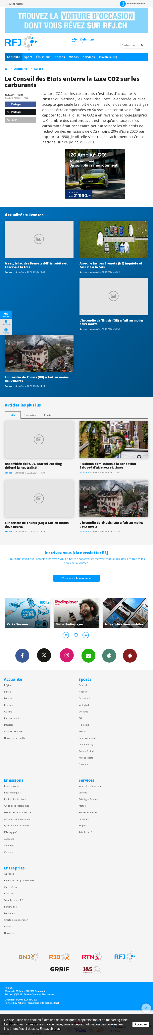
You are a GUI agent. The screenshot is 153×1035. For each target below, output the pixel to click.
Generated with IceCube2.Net (43, 1003)
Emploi (82, 825)
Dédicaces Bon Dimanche (17, 812)
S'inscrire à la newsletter (76, 578)
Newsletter (10, 933)
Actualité (13, 57)
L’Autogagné (10, 832)
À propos (9, 873)
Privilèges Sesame (88, 799)
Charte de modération (16, 920)
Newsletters (88, 656)
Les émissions (11, 786)
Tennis (82, 731)
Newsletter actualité (15, 738)
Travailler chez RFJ (13, 900)
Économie (9, 705)
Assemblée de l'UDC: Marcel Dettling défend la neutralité (33, 466)
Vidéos (74, 57)
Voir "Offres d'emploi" (125, 613)
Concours (9, 852)
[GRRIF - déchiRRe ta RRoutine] (60, 969)
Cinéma (83, 792)
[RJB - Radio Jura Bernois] (60, 957)
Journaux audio (12, 718)
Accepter (140, 1024)
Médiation (9, 913)
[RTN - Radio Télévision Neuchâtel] (92, 957)
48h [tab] (13, 414)
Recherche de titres (15, 799)
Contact (8, 926)
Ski (80, 718)
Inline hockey (86, 744)
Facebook (22, 656)
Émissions (43, 57)
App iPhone (109, 656)
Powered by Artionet (15, 1003)
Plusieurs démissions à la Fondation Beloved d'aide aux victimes (107, 466)
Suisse (38, 69)
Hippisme (84, 724)
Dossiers (8, 724)
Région (8, 685)
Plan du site (48, 994)
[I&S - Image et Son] (92, 969)
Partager (15, 104)
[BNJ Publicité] (27, 957)
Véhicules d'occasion (90, 786)
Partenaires (10, 906)
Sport (28, 57)
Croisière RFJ (108, 57)
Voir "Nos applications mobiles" (76, 613)
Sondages (9, 845)
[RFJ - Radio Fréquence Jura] (125, 957)
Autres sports (86, 757)
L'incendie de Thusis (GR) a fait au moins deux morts (111, 322)
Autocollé (9, 839)
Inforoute (84, 819)
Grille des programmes (16, 805)
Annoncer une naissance (17, 819)
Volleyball (84, 705)
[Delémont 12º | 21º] (74, 36)
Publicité (9, 893)
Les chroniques (12, 792)
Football (83, 685)
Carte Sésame (11, 887)
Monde (8, 698)
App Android (130, 656)
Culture (8, 711)
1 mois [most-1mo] (47, 414)
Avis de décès (86, 832)
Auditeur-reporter (136, 3)
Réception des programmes (19, 880)
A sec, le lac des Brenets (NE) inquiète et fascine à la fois (36, 265)
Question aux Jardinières (17, 825)
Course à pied (86, 751)
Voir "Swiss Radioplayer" (27, 613)
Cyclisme (83, 711)
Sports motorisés (88, 738)
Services (89, 57)
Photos (60, 57)
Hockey (83, 691)
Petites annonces (88, 812)
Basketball (84, 698)
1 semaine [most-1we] (30, 414)
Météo (82, 805)
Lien (14, 119)
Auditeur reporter (14, 731)
